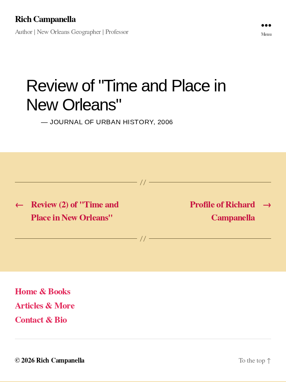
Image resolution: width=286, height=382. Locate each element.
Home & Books (42, 290)
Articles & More (44, 304)
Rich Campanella (45, 18)
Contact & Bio (41, 319)
